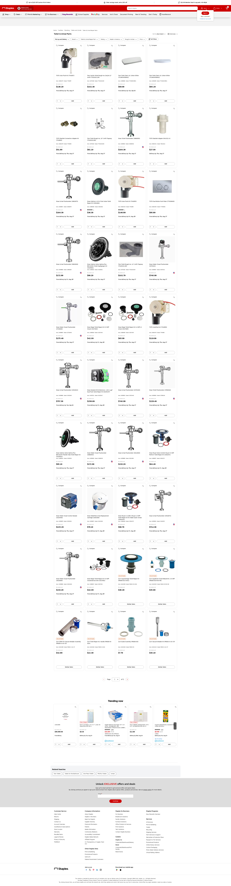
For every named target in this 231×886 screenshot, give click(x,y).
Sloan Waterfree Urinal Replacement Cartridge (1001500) (98, 517)
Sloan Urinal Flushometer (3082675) (67, 201)
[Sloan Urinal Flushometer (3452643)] (69, 375)
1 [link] (93, 210)
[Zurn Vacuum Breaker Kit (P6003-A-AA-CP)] (162, 627)
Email (100, 794)
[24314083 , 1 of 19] (65, 716)
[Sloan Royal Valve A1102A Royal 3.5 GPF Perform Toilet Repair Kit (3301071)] (162, 438)
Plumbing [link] (67, 30)
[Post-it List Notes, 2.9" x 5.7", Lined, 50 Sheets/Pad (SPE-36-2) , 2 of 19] (90, 716)
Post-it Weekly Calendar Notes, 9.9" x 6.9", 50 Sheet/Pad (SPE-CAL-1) (139, 725)
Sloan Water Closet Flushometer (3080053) (96, 454)
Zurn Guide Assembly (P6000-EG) (128, 642)
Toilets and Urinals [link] (76, 30)
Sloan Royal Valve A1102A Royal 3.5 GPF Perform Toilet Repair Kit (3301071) (161, 454)
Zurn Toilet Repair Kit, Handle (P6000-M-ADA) (99, 642)
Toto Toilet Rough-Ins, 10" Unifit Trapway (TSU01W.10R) (99, 139)
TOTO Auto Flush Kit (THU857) (65, 76)
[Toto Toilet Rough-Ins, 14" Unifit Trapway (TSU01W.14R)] (131, 249)
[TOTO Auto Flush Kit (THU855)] (131, 187)
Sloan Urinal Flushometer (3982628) (67, 264)
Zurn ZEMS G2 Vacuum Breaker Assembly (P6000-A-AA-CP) (68, 642)
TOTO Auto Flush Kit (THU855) (127, 201)
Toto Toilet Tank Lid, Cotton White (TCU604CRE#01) (159, 76)
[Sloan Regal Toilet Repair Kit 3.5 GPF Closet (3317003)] (100, 312)
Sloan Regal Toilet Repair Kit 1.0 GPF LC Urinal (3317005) (130, 328)
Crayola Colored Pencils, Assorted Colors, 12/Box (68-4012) (165, 725)
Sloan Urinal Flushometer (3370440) (129, 390)
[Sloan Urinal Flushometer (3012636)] (131, 438)
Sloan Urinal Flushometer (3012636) (129, 453)
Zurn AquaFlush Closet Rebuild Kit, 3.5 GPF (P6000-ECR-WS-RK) (162, 580)
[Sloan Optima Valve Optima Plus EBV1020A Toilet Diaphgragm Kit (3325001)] (100, 249)
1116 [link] (162, 729)
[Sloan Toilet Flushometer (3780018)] (162, 375)
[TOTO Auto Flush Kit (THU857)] (69, 61)
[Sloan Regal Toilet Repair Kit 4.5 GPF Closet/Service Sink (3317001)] (100, 564)
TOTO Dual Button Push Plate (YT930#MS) (162, 201)
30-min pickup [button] (158, 739)
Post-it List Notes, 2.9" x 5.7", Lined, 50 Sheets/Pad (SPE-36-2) (90, 725)
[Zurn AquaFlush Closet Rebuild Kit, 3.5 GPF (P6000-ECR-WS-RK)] (162, 564)
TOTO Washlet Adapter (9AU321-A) (159, 138)
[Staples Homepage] (8, 8)
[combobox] (162, 8)
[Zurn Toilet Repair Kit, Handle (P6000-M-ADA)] (100, 627)
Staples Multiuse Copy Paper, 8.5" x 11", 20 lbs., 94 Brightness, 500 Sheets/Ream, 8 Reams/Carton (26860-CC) (115, 726)
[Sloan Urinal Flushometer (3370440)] (131, 375)
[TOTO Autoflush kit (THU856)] (162, 312)
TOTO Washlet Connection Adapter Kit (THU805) (67, 139)
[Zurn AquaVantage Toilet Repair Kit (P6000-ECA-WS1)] (131, 564)
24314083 (57, 725)
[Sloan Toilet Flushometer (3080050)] (131, 124)
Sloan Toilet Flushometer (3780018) (160, 390)
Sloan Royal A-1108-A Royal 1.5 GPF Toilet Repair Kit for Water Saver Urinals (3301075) (130, 517)
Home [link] (55, 30)
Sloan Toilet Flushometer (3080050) (129, 138)
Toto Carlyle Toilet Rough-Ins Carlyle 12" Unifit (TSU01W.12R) (99, 76)
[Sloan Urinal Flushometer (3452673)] (162, 501)
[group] (65, 726)
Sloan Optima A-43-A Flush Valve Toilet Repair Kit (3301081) (99, 202)
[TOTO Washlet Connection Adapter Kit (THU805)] (69, 124)
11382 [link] (112, 729)
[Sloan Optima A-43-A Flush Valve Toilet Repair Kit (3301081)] (100, 187)
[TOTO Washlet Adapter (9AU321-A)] (162, 124)
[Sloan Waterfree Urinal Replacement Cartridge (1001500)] (100, 501)
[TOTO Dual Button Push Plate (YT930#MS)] (162, 187)
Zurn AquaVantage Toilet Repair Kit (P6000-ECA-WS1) (128, 580)
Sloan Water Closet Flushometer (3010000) (65, 580)
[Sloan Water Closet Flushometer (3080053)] (100, 438)
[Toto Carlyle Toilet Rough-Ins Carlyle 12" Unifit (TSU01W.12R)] (100, 61)
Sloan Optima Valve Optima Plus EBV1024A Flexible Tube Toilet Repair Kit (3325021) (68, 455)
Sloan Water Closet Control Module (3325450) (66, 517)
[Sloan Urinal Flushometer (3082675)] (69, 187)
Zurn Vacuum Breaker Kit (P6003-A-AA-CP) (162, 642)
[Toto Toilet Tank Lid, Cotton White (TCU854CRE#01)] (131, 61)
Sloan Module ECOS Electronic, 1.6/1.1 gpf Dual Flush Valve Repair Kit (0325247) (99, 391)
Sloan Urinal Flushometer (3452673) (160, 516)
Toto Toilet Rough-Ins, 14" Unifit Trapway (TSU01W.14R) (130, 265)
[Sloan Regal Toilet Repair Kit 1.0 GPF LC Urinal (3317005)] (131, 312)
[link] (38, 2)
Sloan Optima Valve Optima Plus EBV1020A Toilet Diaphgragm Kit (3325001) (97, 266)
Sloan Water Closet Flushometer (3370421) (158, 265)
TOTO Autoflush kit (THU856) (158, 327)
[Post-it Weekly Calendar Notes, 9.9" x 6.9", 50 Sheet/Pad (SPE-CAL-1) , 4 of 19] (140, 716)
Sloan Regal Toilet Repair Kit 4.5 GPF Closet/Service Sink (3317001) (98, 580)
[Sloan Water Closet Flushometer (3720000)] (69, 312)
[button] (196, 8)
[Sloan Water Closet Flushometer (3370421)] (162, 249)
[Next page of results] (127, 679)
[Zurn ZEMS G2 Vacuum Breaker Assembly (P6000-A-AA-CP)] (69, 627)
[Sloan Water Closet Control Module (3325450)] (69, 501)
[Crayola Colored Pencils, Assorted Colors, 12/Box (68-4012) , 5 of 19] (165, 716)
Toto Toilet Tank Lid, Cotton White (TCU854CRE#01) (128, 76)
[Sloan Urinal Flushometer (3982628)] (69, 249)
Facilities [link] (60, 30)
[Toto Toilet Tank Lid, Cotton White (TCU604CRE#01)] (162, 61)
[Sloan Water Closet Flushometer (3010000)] (69, 564)
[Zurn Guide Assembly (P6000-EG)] (131, 627)
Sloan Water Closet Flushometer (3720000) (65, 328)
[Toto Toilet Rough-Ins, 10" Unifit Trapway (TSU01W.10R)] (100, 124)
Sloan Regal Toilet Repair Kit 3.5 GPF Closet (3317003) (98, 328)
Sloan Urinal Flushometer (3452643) (67, 390)
